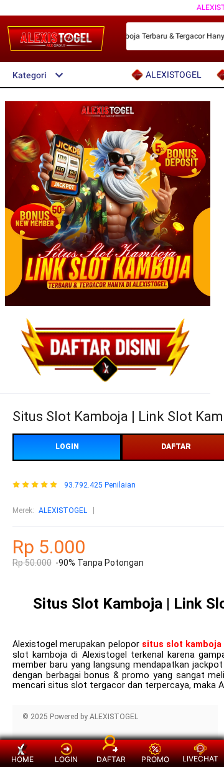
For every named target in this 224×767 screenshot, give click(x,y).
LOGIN (67, 446)
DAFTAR (111, 759)
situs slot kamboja (182, 644)
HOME (22, 759)
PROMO (155, 759)
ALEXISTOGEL (63, 510)
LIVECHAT (200, 758)
